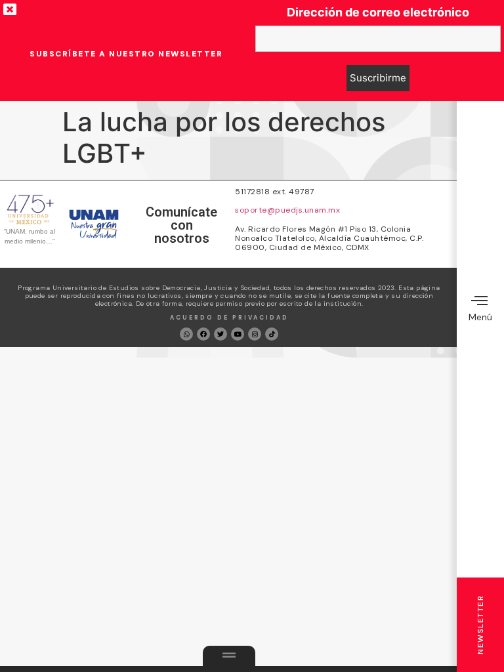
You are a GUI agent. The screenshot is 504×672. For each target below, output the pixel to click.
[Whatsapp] (186, 334)
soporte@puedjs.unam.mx (287, 210)
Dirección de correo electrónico (378, 12)
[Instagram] (254, 334)
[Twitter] (220, 334)
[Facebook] (203, 334)
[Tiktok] (271, 334)
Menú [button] (480, 317)
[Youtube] (237, 334)
